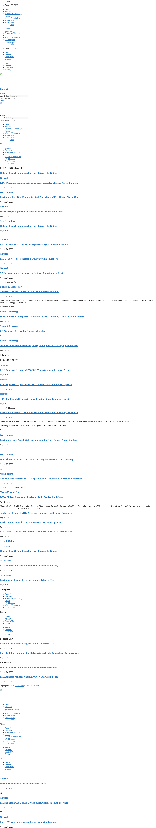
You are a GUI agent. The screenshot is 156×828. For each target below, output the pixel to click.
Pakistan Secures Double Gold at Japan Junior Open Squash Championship (38, 440)
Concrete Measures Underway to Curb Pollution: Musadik (29, 291)
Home (7, 52)
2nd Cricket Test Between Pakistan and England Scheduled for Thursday (36, 459)
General (8, 9)
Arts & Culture (7, 221)
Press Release (10, 22)
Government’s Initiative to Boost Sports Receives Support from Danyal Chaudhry (41, 478)
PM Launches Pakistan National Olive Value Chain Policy (29, 565)
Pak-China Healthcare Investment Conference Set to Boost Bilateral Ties (36, 531)
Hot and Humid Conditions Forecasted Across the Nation (28, 173)
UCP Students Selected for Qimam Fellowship (23, 331)
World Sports (10, 20)
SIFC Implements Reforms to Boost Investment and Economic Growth (35, 399)
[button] (78, 94)
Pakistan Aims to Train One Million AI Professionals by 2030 (30, 522)
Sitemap (8, 59)
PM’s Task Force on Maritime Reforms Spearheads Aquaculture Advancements (39, 653)
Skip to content (6, 1)
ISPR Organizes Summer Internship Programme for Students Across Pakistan (39, 183)
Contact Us (9, 57)
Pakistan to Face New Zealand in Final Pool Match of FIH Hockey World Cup (39, 197)
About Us (8, 54)
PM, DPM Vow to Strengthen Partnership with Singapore (29, 258)
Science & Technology (13, 14)
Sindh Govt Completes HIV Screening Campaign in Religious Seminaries (36, 513)
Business (8, 11)
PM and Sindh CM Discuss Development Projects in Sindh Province (34, 244)
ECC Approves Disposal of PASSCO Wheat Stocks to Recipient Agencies (36, 370)
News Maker (19, 686)
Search (2, 96)
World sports (6, 192)
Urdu (12, 25)
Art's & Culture (8, 541)
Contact (4, 89)
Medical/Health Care (13, 18)
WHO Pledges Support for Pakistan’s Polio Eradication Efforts (31, 211)
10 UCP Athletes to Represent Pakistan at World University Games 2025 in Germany (42, 316)
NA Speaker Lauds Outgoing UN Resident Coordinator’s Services (32, 273)
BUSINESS (4, 365)
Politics (7, 16)
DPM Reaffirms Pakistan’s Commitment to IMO (24, 783)
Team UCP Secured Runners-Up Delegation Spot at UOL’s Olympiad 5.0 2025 (39, 345)
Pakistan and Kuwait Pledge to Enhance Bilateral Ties (27, 580)
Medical (4, 206)
